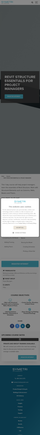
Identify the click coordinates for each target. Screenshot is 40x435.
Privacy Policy (32, 223)
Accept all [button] (20, 227)
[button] (20, 232)
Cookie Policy (22, 223)
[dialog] (20, 217)
